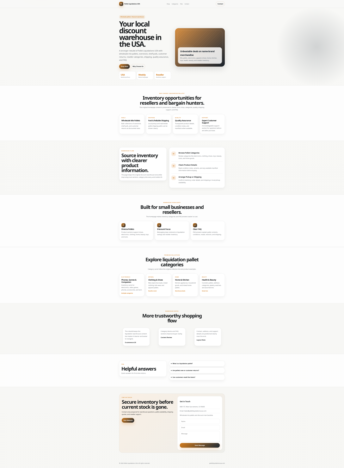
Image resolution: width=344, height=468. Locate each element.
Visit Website (128, 420)
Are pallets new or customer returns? (186, 370)
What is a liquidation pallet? (183, 364)
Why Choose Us (138, 66)
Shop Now (124, 66)
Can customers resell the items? (184, 377)
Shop (168, 4)
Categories (175, 4)
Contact (187, 4)
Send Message (200, 445)
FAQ (181, 4)
